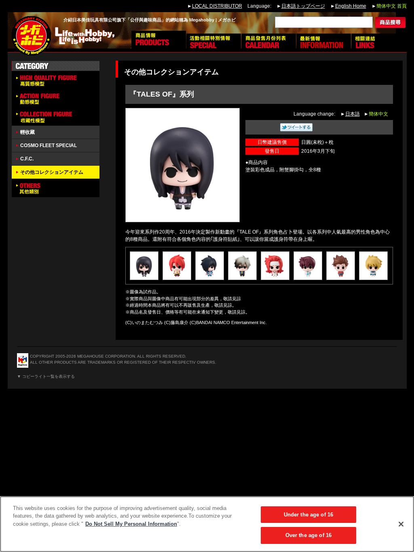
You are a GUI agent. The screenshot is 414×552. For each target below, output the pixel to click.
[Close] (401, 524)
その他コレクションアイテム (51, 172)
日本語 (352, 114)
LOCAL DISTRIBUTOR (217, 6)
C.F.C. (27, 159)
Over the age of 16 (308, 535)
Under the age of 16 (308, 515)
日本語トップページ (303, 6)
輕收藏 (27, 132)
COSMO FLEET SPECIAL (48, 145)
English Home (350, 6)
